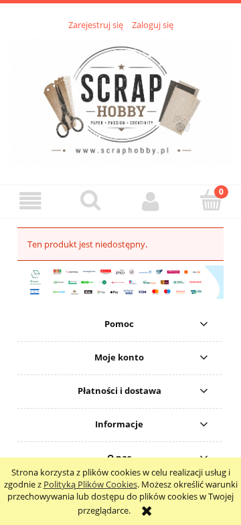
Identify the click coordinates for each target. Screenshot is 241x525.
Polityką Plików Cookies (90, 484)
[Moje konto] (150, 201)
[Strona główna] (120, 100)
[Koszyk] (211, 200)
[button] (30, 201)
